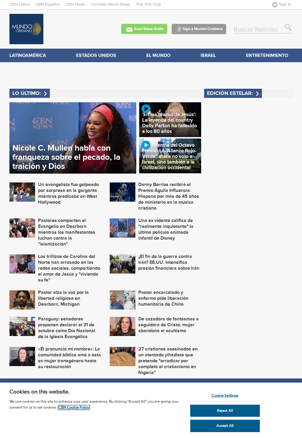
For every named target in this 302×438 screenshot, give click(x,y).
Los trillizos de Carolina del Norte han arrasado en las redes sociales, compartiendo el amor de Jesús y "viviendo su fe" (69, 268)
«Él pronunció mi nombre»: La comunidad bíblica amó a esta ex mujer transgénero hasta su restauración (69, 357)
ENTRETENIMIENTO (267, 55)
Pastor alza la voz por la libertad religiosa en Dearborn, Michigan (63, 298)
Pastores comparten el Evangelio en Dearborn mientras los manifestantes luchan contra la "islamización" (66, 232)
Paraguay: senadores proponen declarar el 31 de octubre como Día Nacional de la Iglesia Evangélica (66, 327)
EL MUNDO (158, 55)
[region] (151, 410)
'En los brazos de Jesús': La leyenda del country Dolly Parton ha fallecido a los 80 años (169, 123)
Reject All (225, 411)
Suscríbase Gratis (149, 29)
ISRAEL (208, 55)
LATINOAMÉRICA (27, 55)
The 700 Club (148, 4)
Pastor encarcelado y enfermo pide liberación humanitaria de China (163, 298)
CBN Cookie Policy (73, 407)
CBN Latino (19, 4)
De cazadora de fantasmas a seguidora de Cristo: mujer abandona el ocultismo (168, 324)
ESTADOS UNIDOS (96, 55)
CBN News (75, 4)
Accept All (225, 426)
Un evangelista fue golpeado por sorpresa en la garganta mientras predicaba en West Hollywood (68, 193)
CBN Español (48, 4)
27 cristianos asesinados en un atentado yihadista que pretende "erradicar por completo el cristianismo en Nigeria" (168, 360)
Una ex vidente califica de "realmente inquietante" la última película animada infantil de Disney (165, 229)
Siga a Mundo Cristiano (203, 29)
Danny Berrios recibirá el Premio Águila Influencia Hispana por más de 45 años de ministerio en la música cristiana (168, 196)
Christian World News (110, 4)
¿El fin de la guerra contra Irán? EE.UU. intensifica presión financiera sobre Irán (168, 262)
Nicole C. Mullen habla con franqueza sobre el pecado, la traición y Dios (66, 157)
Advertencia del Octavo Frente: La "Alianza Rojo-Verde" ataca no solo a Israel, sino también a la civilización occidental (169, 156)
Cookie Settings (224, 396)
